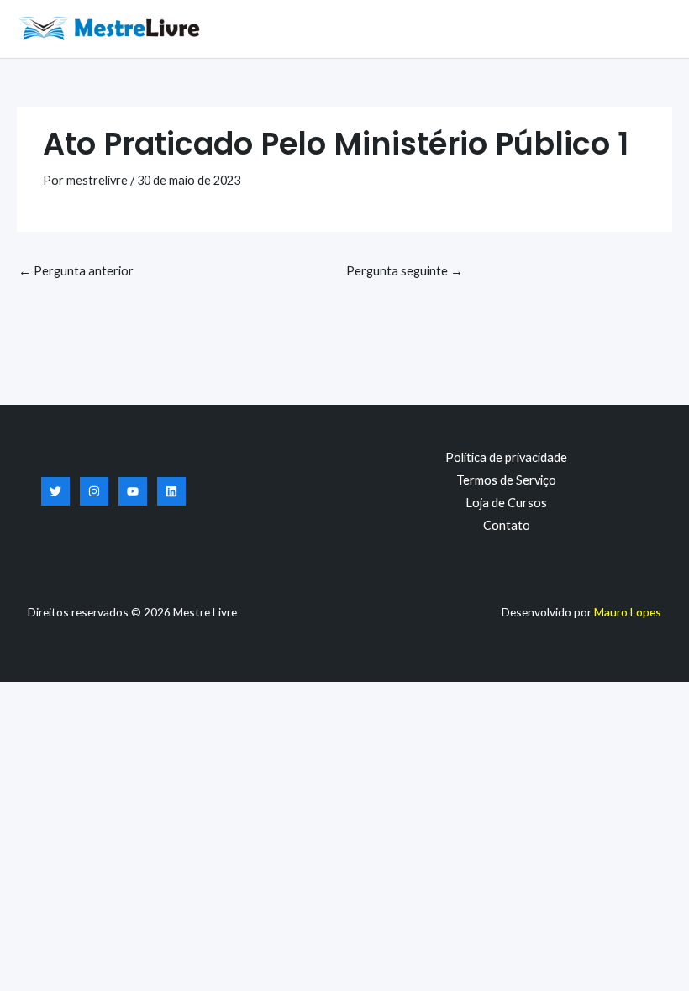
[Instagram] (94, 491)
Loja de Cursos (506, 503)
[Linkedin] (171, 491)
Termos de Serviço (506, 480)
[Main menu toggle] (655, 28)
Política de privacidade (506, 457)
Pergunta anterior (76, 271)
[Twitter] (55, 491)
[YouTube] (132, 491)
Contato (506, 525)
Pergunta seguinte (404, 271)
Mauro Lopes (627, 612)
